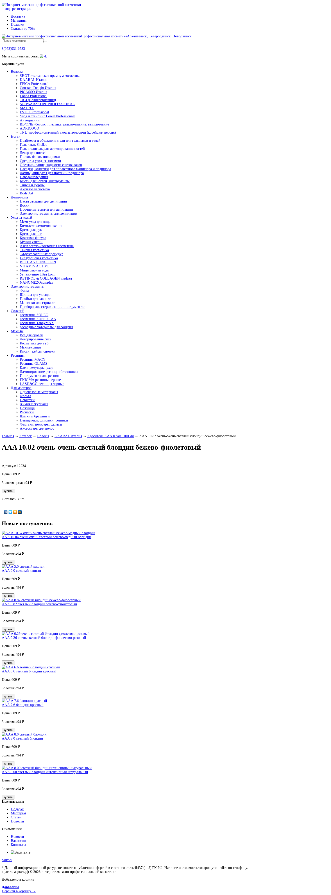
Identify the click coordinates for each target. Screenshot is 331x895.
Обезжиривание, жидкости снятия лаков (51, 165)
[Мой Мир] (20, 512)
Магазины (19, 20)
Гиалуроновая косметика (39, 258)
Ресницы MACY (32, 359)
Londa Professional (33, 96)
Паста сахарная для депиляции (43, 201)
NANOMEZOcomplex (36, 282)
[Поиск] (45, 41)
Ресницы (18, 355)
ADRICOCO (29, 128)
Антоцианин (30, 120)
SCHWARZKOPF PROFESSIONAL (47, 104)
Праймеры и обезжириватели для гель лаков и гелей (60, 140)
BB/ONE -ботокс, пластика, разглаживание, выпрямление (64, 124)
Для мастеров (21, 388)
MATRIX (27, 108)
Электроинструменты (27, 286)
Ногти (15, 136)
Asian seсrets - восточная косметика (47, 246)
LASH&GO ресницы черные (42, 384)
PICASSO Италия (33, 92)
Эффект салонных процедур (41, 254)
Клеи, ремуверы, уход (36, 367)
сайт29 (7, 860)
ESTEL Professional (34, 112)
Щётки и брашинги (35, 416)
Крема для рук (31, 230)
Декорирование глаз (35, 339)
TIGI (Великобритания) (38, 100)
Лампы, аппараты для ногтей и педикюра (52, 173)
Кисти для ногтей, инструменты (45, 181)
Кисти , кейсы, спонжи (37, 351)
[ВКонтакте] (5, 512)
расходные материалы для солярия (46, 327)
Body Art (26, 193)
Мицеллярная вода (34, 270)
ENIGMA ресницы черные (40, 380)
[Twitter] (10, 512)
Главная (8, 436)
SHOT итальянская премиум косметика (50, 75)
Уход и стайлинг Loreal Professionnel (47, 116)
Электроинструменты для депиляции (48, 213)
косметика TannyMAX (37, 323)
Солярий (17, 311)
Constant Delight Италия (38, 88)
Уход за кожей (21, 217)
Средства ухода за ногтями (40, 161)
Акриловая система (35, 189)
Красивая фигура (33, 238)
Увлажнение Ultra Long (37, 274)
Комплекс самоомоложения (41, 226)
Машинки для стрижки (37, 303)
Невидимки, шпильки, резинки (44, 420)
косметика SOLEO (34, 315)
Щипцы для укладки (36, 294)
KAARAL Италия (33, 80)
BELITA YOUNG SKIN (38, 262)
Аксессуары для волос (37, 428)
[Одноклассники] (15, 512)
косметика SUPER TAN (38, 319)
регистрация (21, 9)
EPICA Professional (34, 84)
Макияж (17, 331)
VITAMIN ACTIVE (35, 266)
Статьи (16, 817)
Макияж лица (30, 347)
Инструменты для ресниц (39, 376)
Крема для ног (31, 234)
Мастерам (18, 813)
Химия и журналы (34, 404)
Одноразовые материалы (39, 392)
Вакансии (18, 841)
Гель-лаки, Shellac (33, 144)
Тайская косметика (34, 250)
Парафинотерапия (34, 177)
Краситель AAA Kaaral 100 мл (110, 436)
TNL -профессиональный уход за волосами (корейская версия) (68, 132)
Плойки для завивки (35, 299)
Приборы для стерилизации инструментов (52, 307)
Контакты (18, 845)
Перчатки (27, 400)
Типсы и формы (32, 185)
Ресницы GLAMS (33, 363)
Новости (17, 821)
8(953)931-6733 (13, 48)
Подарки (17, 24)
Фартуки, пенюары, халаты (41, 424)
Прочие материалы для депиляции (46, 209)
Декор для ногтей (33, 153)
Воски (24, 205)
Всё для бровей (31, 335)
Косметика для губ (34, 343)
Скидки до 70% (23, 28)
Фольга (25, 396)
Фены (24, 290)
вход (6, 9)
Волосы (17, 71)
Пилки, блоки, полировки (40, 157)
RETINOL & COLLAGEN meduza (46, 278)
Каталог (25, 436)
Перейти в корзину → (19, 889)
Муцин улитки (31, 242)
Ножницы (27, 408)
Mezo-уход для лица (35, 221)
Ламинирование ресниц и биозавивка (49, 371)
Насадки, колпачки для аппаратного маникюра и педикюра (65, 169)
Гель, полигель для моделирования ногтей (52, 148)
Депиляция (19, 197)
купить (8, 491)
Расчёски (27, 412)
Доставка (18, 16)
